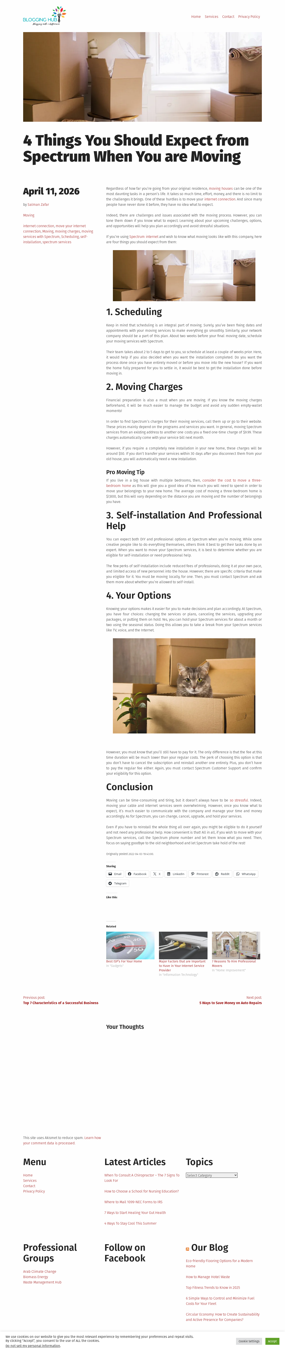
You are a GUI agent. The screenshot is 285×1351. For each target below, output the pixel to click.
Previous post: (60, 1000)
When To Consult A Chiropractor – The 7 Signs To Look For (141, 1178)
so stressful (239, 800)
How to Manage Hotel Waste (208, 1277)
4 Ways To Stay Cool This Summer (130, 1223)
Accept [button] (272, 1341)
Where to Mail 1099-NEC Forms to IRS (133, 1202)
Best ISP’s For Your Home (124, 961)
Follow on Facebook (124, 1253)
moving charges (67, 231)
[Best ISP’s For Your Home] (130, 945)
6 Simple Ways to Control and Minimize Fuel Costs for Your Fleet (220, 1301)
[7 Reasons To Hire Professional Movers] (236, 945)
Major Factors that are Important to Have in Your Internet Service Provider (182, 966)
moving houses (221, 188)
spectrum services (57, 242)
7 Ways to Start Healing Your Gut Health (135, 1213)
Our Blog (209, 1247)
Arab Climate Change (39, 1271)
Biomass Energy (35, 1277)
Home (196, 16)
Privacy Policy (249, 16)
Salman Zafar (38, 204)
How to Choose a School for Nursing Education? (141, 1191)
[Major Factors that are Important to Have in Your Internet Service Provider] (183, 945)
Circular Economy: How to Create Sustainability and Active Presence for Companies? (222, 1317)
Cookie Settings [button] (249, 1341)
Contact (228, 16)
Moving (28, 215)
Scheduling (70, 237)
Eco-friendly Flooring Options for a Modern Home (219, 1263)
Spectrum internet (143, 237)
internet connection (38, 226)
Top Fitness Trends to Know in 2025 (213, 1287)
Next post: (231, 1000)
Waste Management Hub (42, 1282)
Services (211, 16)
